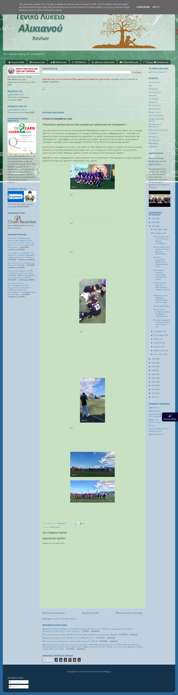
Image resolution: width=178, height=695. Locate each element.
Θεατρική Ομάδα (156, 115)
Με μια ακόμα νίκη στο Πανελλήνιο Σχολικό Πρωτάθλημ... (161, 250)
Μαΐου (157, 339)
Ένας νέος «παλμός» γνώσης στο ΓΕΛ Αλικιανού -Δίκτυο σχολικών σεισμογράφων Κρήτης (79, 634)
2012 (154, 397)
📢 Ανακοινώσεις (37, 62)
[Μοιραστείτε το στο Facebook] (81, 523)
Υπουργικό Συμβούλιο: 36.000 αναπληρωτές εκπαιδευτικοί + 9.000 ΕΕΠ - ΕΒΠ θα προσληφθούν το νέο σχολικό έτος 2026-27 (22, 274)
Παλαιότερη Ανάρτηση (129, 612)
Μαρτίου (158, 346)
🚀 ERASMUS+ (79, 62)
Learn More (143, 7)
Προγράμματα (155, 92)
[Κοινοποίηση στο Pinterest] (83, 523)
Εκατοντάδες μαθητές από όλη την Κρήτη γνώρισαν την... (162, 313)
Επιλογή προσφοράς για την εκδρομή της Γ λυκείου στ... (162, 323)
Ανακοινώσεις (154, 82)
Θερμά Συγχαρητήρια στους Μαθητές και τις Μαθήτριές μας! (68, 637)
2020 (154, 370)
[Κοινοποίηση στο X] (78, 523)
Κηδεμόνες (153, 102)
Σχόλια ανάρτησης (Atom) (64, 618)
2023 (154, 359)
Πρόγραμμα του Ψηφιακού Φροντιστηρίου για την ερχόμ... (161, 299)
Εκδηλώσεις (154, 88)
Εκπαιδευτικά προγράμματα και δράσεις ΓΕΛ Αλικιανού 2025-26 (69, 641)
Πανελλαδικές (155, 105)
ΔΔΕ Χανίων (154, 407)
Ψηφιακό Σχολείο (156, 434)
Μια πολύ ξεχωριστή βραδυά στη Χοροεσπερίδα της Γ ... (161, 262)
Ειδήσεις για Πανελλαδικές (155, 421)
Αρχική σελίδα (90, 612)
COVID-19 (153, 146)
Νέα (150, 85)
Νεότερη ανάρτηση (53, 612)
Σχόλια (14, 686)
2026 (154, 218)
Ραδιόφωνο (153, 136)
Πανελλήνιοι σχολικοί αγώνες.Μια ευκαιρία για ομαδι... (160, 274)
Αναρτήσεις (16, 682)
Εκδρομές (153, 95)
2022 (154, 363)
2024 (154, 226)
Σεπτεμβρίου (160, 335)
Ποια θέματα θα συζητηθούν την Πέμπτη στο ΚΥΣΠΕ (21, 264)
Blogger (107, 671)
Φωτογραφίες (154, 140)
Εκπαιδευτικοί (155, 108)
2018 (154, 378)
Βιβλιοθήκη (153, 143)
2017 (154, 381)
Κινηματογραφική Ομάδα (156, 119)
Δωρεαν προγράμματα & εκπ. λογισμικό (159, 415)
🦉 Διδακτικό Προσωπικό (103, 62)
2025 (154, 222)
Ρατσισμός (153, 133)
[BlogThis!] (75, 523)
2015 (154, 389)
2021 (154, 366)
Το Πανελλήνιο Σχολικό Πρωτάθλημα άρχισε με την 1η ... (162, 287)
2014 (154, 393)
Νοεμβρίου (159, 233)
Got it (156, 7)
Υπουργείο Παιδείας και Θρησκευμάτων (159, 429)
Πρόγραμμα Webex (162, 306)
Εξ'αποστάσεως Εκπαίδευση (155, 125)
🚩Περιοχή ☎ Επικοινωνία (155, 62)
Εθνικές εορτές (155, 112)
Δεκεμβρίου (159, 229)
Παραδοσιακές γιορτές (158, 130)
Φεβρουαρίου (160, 350)
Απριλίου (158, 342)
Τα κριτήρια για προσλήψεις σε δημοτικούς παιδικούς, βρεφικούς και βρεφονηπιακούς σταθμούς (21, 255)
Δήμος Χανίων (155, 411)
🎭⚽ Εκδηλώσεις (58, 62)
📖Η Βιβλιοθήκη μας (128, 62)
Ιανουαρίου (159, 354)
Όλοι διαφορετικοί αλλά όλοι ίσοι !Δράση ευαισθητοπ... (161, 240)
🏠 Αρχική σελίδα (16, 62)
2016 (154, 385)
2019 (154, 374)
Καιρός (152, 425)
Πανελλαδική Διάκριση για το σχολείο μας (157, 161)
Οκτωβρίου (159, 331)
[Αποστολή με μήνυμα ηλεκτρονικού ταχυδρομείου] (73, 523)
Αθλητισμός (55, 527)
